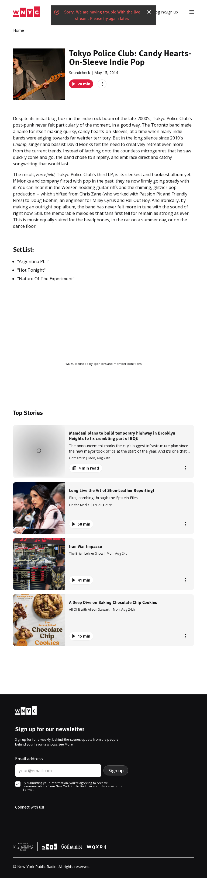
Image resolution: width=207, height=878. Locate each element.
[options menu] (102, 83)
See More (65, 744)
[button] (103, 451)
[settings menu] (191, 12)
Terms (28, 790)
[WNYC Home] (26, 12)
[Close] (149, 12)
